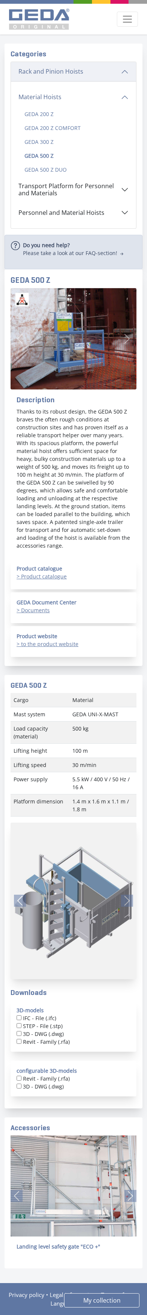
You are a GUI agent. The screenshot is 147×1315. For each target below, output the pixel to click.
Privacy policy (26, 1294)
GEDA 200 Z (39, 114)
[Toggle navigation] (127, 19)
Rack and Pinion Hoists (50, 71)
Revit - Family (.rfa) (46, 1041)
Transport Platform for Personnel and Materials (66, 189)
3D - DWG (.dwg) (43, 1033)
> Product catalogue (42, 576)
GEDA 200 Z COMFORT (52, 127)
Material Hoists (39, 97)
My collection (102, 1300)
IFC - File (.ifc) (39, 1018)
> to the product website (47, 644)
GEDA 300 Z (39, 141)
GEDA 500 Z (39, 155)
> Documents (33, 610)
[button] (17, 1195)
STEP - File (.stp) (43, 1026)
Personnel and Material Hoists (61, 212)
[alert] (73, 252)
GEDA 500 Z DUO (45, 169)
